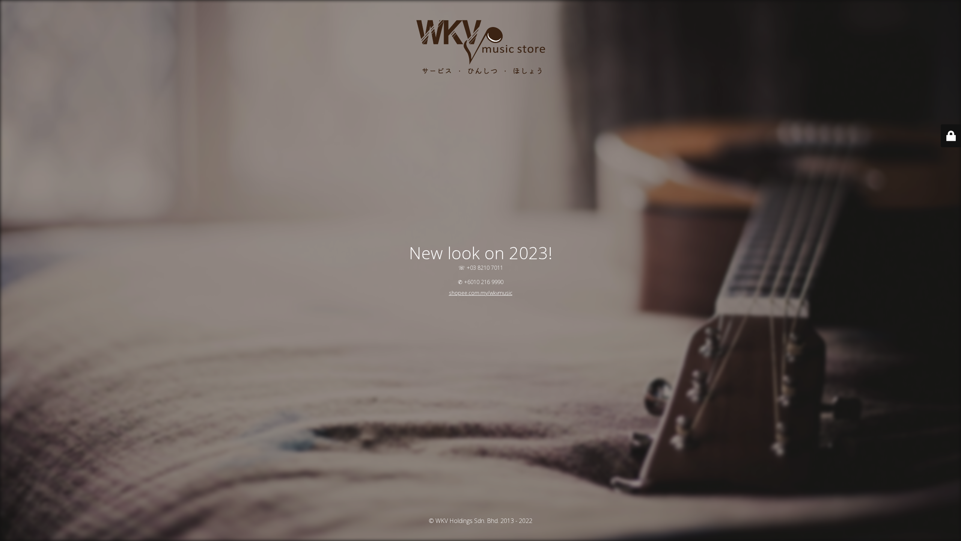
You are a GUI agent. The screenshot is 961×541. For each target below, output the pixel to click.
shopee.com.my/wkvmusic (480, 292)
